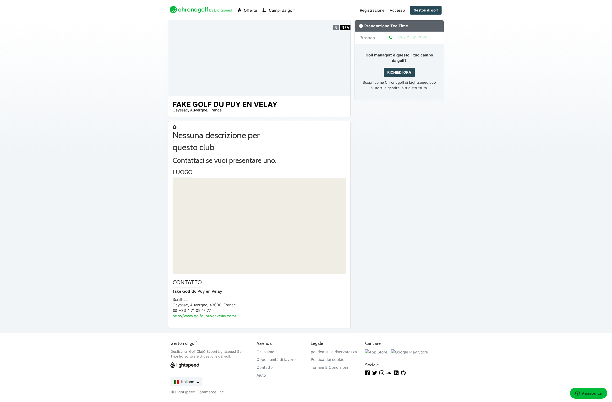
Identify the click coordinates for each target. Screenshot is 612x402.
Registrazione (372, 10)
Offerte (250, 10)
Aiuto (261, 375)
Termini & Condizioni (329, 367)
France (215, 110)
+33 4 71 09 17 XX (410, 37)
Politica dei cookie (327, 359)
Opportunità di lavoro (276, 359)
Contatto (265, 367)
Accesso (397, 10)
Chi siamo (265, 351)
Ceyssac (180, 110)
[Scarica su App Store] (376, 351)
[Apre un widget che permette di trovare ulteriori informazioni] (588, 394)
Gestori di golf (426, 10)
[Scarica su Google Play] (409, 351)
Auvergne (198, 110)
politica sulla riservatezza (334, 351)
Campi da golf (281, 10)
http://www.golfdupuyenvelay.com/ (204, 316)
